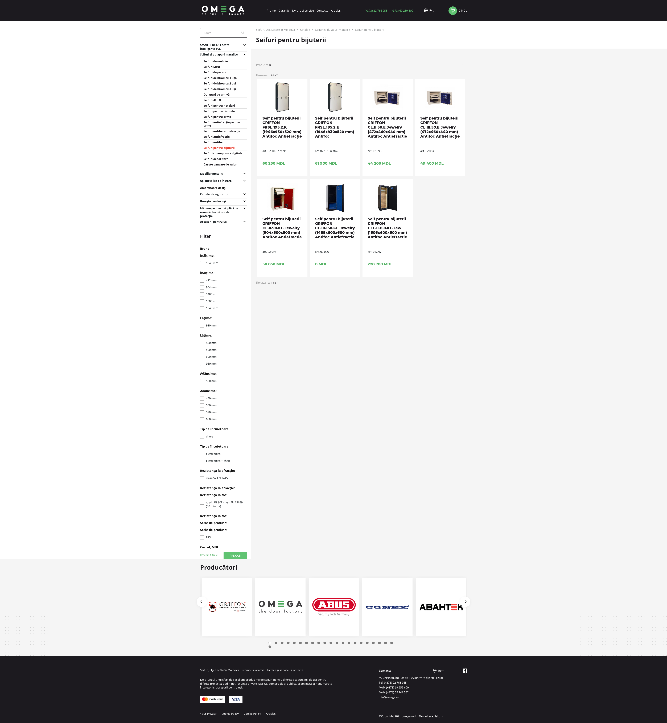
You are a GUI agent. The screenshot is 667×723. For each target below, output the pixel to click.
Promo (271, 10)
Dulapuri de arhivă (217, 94)
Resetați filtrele (209, 555)
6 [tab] (300, 643)
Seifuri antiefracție (217, 137)
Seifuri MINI (212, 67)
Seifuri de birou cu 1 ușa (220, 78)
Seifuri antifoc (213, 142)
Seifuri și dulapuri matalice (219, 54)
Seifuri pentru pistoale (219, 111)
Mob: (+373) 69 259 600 (394, 687)
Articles (336, 10)
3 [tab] (282, 643)
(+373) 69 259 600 (402, 10)
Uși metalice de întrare (216, 181)
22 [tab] (270, 646)
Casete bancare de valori (220, 164)
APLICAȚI (235, 555)
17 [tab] (367, 643)
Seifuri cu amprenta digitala (223, 153)
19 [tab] (379, 643)
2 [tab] (276, 643)
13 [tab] (343, 643)
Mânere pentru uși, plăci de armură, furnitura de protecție (219, 209)
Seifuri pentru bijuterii (219, 148)
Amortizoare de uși (213, 188)
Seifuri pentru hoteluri (219, 106)
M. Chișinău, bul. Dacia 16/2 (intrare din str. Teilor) (411, 677)
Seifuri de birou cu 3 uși (220, 89)
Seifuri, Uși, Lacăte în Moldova (275, 29)
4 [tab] (288, 643)
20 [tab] (385, 643)
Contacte (322, 10)
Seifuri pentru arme (217, 117)
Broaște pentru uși (213, 201)
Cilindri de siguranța (214, 194)
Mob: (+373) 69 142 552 (394, 692)
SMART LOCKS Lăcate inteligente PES (214, 45)
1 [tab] (270, 643)
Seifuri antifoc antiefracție (222, 131)
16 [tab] (361, 643)
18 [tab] (373, 643)
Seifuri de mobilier (216, 61)
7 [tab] (306, 643)
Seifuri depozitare (216, 159)
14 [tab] (349, 643)
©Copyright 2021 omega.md (397, 716)
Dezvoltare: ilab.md (431, 716)
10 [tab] (324, 643)
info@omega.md (389, 697)
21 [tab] (391, 643)
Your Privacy (208, 713)
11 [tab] (331, 643)
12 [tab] (337, 643)
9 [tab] (318, 643)
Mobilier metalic (211, 174)
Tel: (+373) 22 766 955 (393, 682)
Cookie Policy (230, 713)
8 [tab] (312, 643)
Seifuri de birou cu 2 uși (220, 83)
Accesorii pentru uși (214, 222)
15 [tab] (355, 643)
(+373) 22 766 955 (376, 10)
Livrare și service (303, 10)
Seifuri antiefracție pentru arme (222, 123)
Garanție (284, 10)
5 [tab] (294, 643)
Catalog (305, 29)
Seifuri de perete (215, 72)
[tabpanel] (227, 607)
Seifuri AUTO (212, 100)
